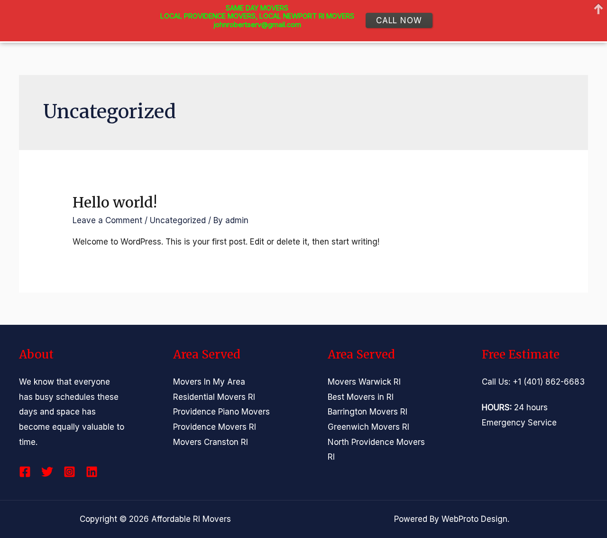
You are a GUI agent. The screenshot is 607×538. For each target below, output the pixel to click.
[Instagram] (69, 472)
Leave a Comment (107, 220)
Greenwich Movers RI (368, 427)
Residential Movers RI (214, 397)
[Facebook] (25, 472)
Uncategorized (178, 220)
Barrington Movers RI (367, 411)
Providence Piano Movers (221, 411)
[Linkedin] (92, 472)
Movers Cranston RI (210, 442)
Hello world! (115, 202)
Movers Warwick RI (364, 382)
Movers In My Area (209, 382)
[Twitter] (47, 472)
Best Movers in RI (361, 397)
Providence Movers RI (214, 427)
